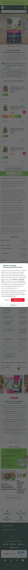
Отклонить (7, 300)
